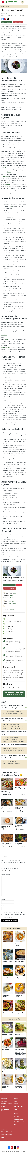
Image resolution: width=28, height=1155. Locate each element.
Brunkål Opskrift (7, 977)
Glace (6, 339)
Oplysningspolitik (18, 1119)
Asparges (8, 184)
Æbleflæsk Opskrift (20, 961)
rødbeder (4, 168)
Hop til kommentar (9, 588)
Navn (3, 899)
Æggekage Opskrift (8, 1012)
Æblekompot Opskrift (6, 996)
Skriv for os (16, 1116)
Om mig (16, 1113)
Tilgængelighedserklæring (7, 1131)
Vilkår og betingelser (6, 1134)
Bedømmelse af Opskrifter (9, 868)
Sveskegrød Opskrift (18, 978)
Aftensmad (4, 1098)
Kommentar (5, 874)
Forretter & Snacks (6, 1103)
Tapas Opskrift (7, 944)
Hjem (2, 6)
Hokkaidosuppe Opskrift (19, 996)
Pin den (19, 585)
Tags (15, 1109)
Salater (16, 1098)
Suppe (16, 1101)
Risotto (9, 172)
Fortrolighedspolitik (19, 1121)
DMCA (2, 1137)
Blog (15, 1124)
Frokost (3, 1106)
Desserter (8, 6)
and (10, 206)
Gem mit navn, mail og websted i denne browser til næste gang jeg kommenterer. (14, 915)
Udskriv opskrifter (7, 22)
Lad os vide (8, 694)
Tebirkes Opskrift (7, 961)
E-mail (3, 906)
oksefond (4, 335)
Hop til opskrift (18, 22)
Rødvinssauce (5, 347)
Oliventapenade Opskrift (19, 1013)
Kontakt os (4, 1129)
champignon (5, 176)
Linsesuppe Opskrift (18, 944)
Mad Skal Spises (18, 1106)
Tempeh (16, 1103)
